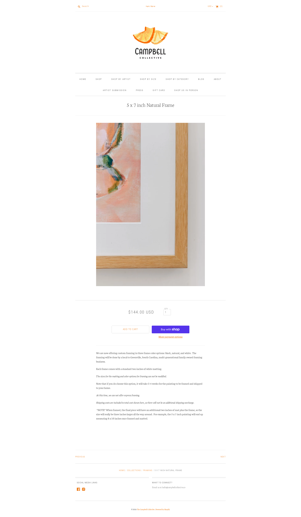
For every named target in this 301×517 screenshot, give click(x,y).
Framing (147, 470)
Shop (99, 79)
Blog (201, 79)
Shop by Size (148, 79)
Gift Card (159, 90)
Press (139, 90)
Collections (134, 470)
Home (82, 79)
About (218, 79)
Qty (166, 309)
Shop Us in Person (186, 90)
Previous (80, 457)
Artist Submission (115, 90)
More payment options (170, 336)
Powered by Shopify (163, 509)
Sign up (153, 6)
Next (223, 457)
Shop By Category (177, 79)
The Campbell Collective (146, 509)
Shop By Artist (121, 79)
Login (147, 6)
